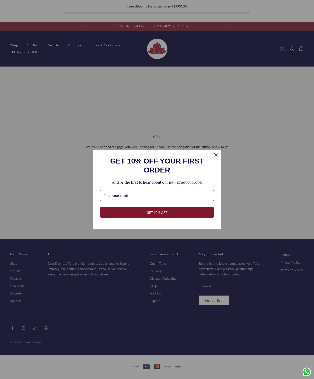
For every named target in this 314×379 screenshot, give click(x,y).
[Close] (216, 155)
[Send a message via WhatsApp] (307, 372)
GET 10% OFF (157, 212)
